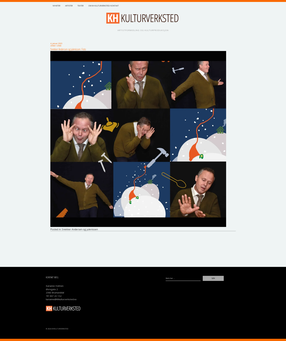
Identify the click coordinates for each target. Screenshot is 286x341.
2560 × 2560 (56, 45)
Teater (80, 5)
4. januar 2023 (56, 43)
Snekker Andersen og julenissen (80, 229)
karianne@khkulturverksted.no (61, 299)
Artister (69, 5)
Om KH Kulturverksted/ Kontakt (103, 5)
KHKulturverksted (60, 329)
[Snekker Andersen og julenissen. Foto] (138, 226)
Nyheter (56, 5)
